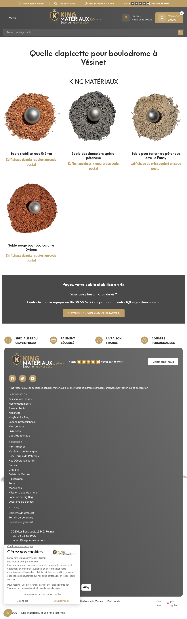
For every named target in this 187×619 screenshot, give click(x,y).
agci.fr (173, 605)
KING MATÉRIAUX (93, 81)
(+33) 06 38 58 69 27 (24, 535)
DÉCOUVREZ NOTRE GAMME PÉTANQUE (93, 313)
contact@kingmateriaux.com (28, 540)
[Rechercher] (180, 32)
